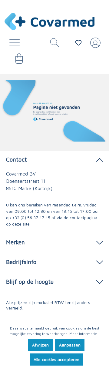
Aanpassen (70, 344)
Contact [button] (16, 159)
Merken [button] (15, 242)
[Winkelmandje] (16, 60)
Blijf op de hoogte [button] (30, 281)
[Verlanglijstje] (78, 43)
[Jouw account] (94, 45)
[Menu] (16, 44)
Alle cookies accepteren (56, 359)
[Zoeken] (52, 44)
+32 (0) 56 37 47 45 (31, 217)
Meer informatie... (84, 333)
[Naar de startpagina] (50, 21)
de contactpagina (80, 217)
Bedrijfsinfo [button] (21, 261)
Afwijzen (40, 344)
